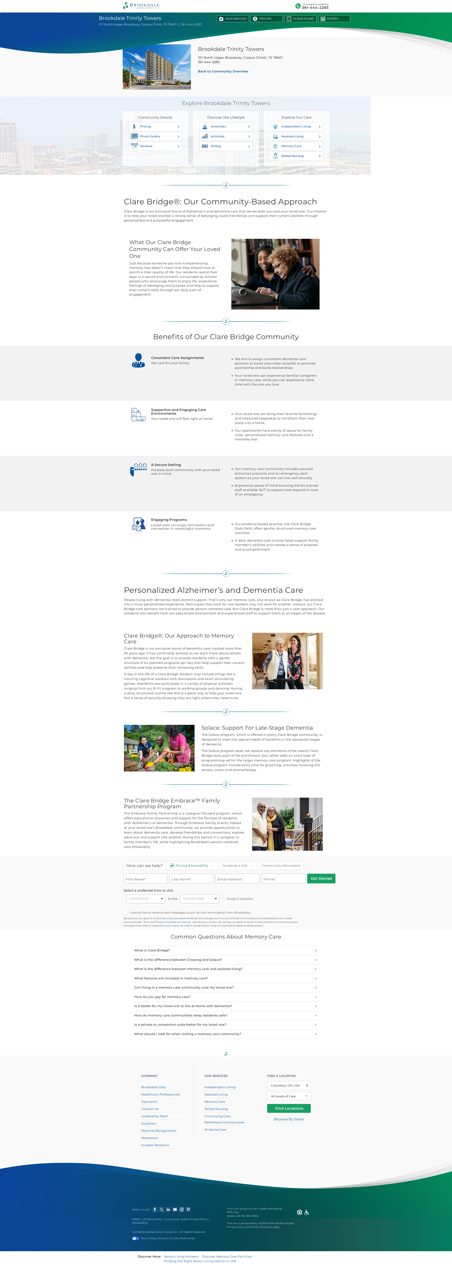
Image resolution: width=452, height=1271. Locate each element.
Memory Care (291, 146)
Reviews (146, 146)
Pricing (265, 18)
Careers (148, 6)
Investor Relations (155, 1145)
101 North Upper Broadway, (240, 58)
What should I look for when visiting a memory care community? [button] (188, 1034)
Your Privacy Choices (154, 1238)
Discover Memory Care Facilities (227, 1256)
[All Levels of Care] (289, 1096)
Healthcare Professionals (170, 6)
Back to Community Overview (223, 71)
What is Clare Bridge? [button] (152, 950)
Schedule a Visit (235, 865)
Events (332, 18)
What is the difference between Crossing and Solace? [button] (178, 960)
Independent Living (296, 126)
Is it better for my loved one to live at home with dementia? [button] (183, 1006)
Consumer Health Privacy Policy (186, 1219)
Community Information (281, 865)
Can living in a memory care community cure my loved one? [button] (184, 987)
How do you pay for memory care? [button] (162, 997)
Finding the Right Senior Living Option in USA (200, 1261)
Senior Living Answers (181, 1256)
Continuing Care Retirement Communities (224, 1119)
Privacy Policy (153, 1219)
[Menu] (101, 6)
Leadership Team (154, 1116)
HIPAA (136, 1219)
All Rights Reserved (192, 1232)
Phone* (269, 879)
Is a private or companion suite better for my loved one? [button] (180, 1025)
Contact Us (149, 1109)
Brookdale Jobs (153, 1087)
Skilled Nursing (292, 156)
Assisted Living (292, 136)
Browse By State (289, 1119)
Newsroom (149, 1138)
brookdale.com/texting (178, 922)
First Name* (136, 879)
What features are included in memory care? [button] (171, 978)
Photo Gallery (150, 136)
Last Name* (181, 879)
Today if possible (240, 899)
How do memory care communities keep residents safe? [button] (180, 1015)
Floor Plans (303, 18)
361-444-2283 (336, 8)
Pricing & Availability (192, 865)
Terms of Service (261, 1227)
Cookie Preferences (182, 1238)
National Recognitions (159, 1130)
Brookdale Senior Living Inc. (160, 1232)
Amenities (218, 126)
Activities (217, 136)
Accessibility (140, 1222)
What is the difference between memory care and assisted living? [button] (188, 969)
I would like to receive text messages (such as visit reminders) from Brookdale (190, 912)
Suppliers (148, 1123)
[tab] (226, 950)
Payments (136, 6)
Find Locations (289, 1108)
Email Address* (230, 879)
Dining (216, 146)
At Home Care (215, 1129)
